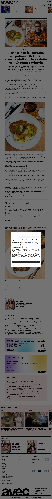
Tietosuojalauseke (37, 265)
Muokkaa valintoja (19, 261)
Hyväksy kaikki (33, 261)
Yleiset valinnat (15, 236)
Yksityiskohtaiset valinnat (23, 236)
